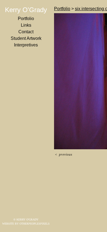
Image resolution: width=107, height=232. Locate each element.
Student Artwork (26, 38)
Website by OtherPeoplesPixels (26, 223)
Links (26, 25)
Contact (25, 31)
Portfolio (26, 18)
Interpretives (26, 45)
